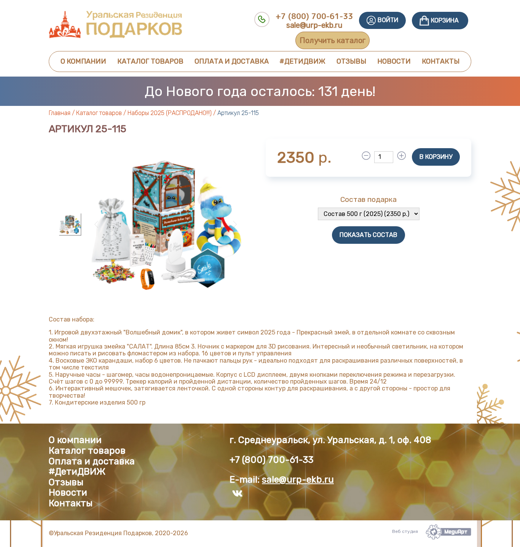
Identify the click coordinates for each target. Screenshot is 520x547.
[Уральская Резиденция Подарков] (115, 36)
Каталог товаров (150, 61)
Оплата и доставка (232, 61)
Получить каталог (332, 40)
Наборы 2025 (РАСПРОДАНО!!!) (170, 113)
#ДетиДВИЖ (302, 61)
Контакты (440, 61)
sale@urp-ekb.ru (314, 25)
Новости (394, 61)
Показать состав (368, 234)
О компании (83, 61)
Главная (59, 113)
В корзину (436, 156)
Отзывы (351, 61)
